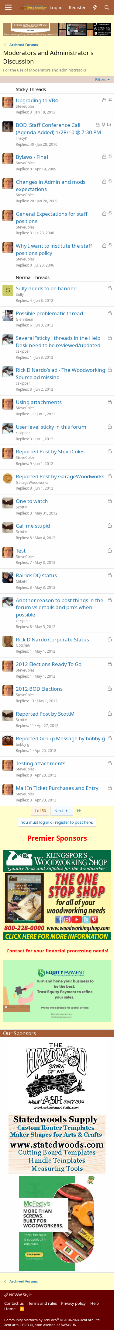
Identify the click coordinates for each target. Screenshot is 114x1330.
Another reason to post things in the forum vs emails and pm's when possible (59, 607)
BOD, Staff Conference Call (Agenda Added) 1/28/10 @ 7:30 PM (58, 128)
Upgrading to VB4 (37, 100)
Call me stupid (33, 525)
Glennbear (25, 319)
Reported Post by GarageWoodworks (60, 476)
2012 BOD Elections (39, 688)
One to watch (32, 500)
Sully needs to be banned (46, 288)
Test (21, 550)
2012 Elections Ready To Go (48, 664)
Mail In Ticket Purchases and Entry (57, 787)
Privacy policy (73, 1303)
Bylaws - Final (32, 156)
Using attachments (39, 402)
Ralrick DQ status (36, 575)
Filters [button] (100, 79)
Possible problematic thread (49, 313)
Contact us (14, 1303)
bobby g (22, 744)
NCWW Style (20, 1294)
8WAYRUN (68, 1324)
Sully (20, 294)
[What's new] (95, 7)
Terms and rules (42, 1303)
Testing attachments (40, 763)
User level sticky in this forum (51, 426)
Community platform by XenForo (52, 1320)
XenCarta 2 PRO (16, 1324)
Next (59, 810)
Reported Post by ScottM (45, 713)
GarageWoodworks (32, 482)
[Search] (107, 7)
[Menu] (8, 7)
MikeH (21, 581)
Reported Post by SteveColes (50, 451)
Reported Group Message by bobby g (60, 738)
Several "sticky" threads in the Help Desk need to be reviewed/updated (58, 341)
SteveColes (25, 106)
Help (94, 1303)
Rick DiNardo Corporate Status (52, 639)
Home (10, 1308)
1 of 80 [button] (40, 810)
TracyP (21, 138)
